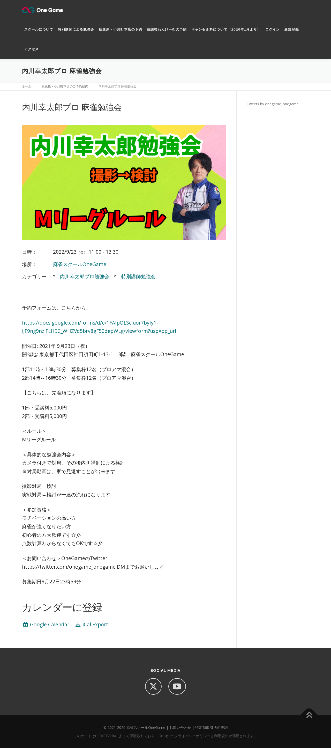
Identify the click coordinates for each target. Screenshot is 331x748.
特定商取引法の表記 (211, 727)
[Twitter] (153, 686)
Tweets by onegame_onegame (273, 103)
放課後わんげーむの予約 (167, 29)
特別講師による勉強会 (76, 29)
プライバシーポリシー (192, 735)
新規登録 (291, 29)
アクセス (31, 49)
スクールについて (38, 29)
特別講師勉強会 (138, 276)
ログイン (272, 29)
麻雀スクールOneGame (79, 264)
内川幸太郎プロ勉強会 (84, 276)
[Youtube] (177, 686)
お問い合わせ (180, 727)
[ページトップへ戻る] (309, 715)
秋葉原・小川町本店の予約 (120, 29)
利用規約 (221, 735)
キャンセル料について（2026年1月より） (226, 29)
